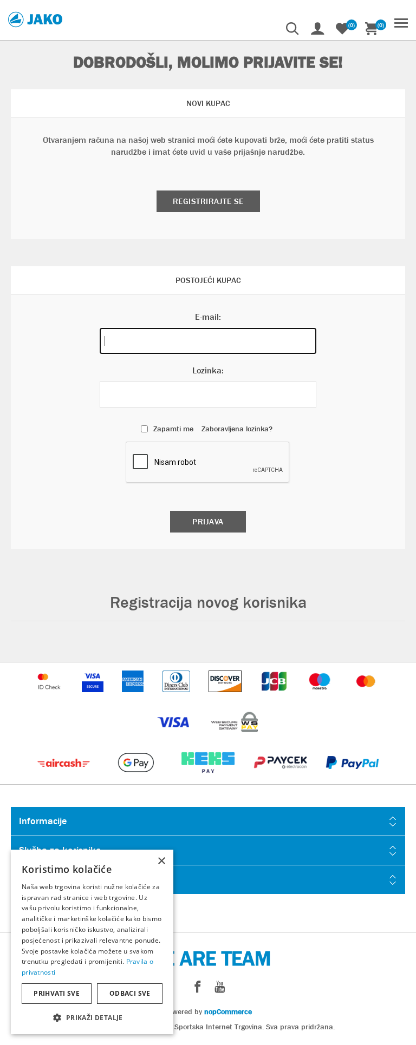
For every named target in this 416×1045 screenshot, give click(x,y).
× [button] (161, 861)
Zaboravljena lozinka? (237, 428)
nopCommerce (228, 1011)
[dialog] (92, 942)
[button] (92, 1017)
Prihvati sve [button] (57, 993)
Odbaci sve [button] (130, 993)
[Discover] (226, 697)
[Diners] (177, 697)
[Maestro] (320, 697)
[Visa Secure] (94, 697)
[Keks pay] (209, 778)
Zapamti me (173, 428)
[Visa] (174, 738)
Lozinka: (208, 370)
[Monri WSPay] (234, 738)
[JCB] (275, 697)
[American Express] (134, 697)
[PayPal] (352, 778)
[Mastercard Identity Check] (50, 697)
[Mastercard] (366, 697)
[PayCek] (281, 778)
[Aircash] (65, 778)
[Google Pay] (137, 778)
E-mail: (208, 317)
